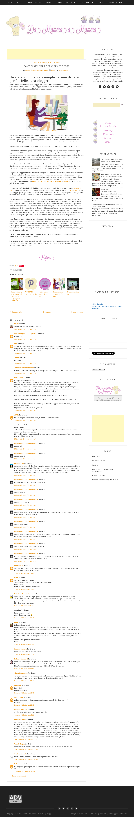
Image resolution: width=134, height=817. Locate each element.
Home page (47, 312)
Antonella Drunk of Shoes (24, 368)
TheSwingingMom (21, 673)
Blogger (36, 62)
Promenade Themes (86, 813)
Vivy (15, 343)
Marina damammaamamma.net (26, 443)
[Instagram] (72, 808)
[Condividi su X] (18, 270)
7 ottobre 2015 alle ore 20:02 (24, 772)
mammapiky (19, 463)
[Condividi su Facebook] (20, 270)
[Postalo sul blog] (16, 270)
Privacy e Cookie (116, 2)
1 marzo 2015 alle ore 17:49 (24, 589)
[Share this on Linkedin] (25, 266)
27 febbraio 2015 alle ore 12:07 (25, 329)
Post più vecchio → (78, 312)
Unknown (17, 685)
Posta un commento (19, 776)
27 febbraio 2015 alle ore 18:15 (25, 505)
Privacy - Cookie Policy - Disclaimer (105, 480)
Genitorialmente (20, 754)
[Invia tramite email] (15, 270)
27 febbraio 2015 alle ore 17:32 (25, 439)
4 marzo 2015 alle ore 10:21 (24, 715)
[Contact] (76, 808)
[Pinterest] (67, 808)
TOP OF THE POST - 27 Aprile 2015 (31, 294)
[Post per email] (11, 270)
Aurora (17, 358)
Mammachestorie (21, 709)
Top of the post (72, 190)
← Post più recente (15, 312)
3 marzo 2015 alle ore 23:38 (24, 705)
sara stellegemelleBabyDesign (25, 333)
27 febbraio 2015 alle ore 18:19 (25, 539)
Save (22, 266)
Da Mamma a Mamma (28, 813)
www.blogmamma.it (51, 130)
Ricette (20, 2)
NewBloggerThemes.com (118, 813)
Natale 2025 (105, 189)
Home (10, 2)
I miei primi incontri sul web (43, 294)
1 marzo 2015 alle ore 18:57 (24, 606)
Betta (16, 622)
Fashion (49, 2)
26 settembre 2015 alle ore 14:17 (26, 739)
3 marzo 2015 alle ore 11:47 (24, 681)
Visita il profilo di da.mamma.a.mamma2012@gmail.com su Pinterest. (107, 306)
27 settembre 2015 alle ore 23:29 (26, 759)
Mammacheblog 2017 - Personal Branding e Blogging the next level (16, 296)
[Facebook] (59, 808)
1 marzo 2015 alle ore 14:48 (24, 573)
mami (16, 323)
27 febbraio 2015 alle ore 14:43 (25, 410)
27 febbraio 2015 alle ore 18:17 (25, 517)
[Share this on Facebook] (16, 266)
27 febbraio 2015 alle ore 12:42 (25, 339)
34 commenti (64, 70)
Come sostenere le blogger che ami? (46, 66)
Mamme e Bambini (35, 2)
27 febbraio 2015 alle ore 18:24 (25, 561)
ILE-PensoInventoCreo (23, 594)
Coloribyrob (18, 565)
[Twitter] (63, 808)
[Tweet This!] (18, 266)
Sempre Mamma (20, 649)
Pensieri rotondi (20, 719)
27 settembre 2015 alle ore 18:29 (26, 749)
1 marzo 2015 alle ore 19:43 (24, 618)
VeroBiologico (19, 744)
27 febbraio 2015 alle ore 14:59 (25, 420)
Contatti (101, 2)
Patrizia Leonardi (21, 659)
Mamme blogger (54, 62)
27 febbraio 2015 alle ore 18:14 (25, 485)
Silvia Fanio (18, 378)
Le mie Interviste (98, 475)
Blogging (43, 62)
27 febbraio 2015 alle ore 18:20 (25, 549)
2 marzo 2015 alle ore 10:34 (24, 654)
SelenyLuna (18, 697)
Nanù (16, 577)
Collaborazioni (86, 2)
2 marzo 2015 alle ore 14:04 (24, 669)
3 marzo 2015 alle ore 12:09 (24, 693)
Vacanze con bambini (66, 2)
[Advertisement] (45, 54)
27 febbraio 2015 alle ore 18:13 (25, 449)
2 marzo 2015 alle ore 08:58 (24, 645)
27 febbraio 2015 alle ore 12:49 (25, 373)
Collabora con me (98, 461)
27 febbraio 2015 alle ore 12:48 (25, 353)
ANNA (16, 415)
